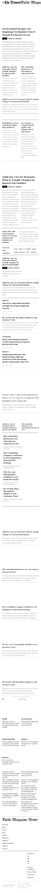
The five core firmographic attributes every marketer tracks (16, 306)
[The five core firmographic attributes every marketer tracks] (35, 303)
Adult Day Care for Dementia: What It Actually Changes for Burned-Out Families (9, 71)
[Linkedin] (28, 861)
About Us (30, 877)
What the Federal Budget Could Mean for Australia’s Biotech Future (16, 342)
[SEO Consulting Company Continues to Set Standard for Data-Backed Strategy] (31, 459)
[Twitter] (28, 863)
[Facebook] (28, 856)
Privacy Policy (31, 872)
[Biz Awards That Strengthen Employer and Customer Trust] (31, 494)
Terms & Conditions (30, 868)
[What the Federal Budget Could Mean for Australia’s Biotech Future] (35, 339)
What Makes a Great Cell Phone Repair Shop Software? (10, 125)
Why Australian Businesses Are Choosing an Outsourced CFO (27, 70)
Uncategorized (26, 719)
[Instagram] (28, 859)
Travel (5, 38)
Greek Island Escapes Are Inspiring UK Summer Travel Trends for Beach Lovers (18, 31)
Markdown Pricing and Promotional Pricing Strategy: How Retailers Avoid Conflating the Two (15, 358)
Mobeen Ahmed (14, 38)
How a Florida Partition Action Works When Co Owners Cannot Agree (9, 803)
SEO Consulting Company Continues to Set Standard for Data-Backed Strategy (12, 458)
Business (5, 300)
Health (5, 187)
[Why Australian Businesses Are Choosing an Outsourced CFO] (30, 418)
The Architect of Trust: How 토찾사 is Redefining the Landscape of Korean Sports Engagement (29, 788)
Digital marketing (8, 739)
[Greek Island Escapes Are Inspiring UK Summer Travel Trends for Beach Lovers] (20, 17)
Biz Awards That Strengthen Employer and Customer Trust (10, 492)
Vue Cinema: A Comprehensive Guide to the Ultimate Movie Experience (27, 127)
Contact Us (30, 875)
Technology (6, 336)
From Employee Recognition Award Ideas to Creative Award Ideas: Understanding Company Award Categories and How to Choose (30, 806)
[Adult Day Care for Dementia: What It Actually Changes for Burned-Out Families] (20, 168)
